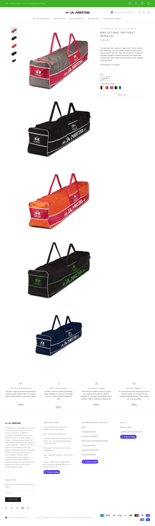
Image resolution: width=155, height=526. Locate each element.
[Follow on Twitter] (12, 508)
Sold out (122, 95)
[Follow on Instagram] (17, 508)
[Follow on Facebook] (6, 508)
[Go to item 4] (14, 53)
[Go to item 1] (14, 30)
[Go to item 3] (14, 46)
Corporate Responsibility (90, 436)
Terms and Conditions (89, 454)
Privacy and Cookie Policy (90, 450)
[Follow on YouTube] (23, 508)
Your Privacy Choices (88, 445)
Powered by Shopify (84, 517)
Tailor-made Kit (76, 18)
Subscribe (13, 499)
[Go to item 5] (14, 60)
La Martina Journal (112, 18)
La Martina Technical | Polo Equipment (118, 29)
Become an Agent (126, 427)
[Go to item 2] (14, 38)
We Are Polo (93, 18)
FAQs (83, 427)
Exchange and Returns (89, 432)
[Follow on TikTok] (28, 508)
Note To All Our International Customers (95, 441)
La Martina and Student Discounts (131, 432)
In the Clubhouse (41, 18)
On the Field (59, 18)
